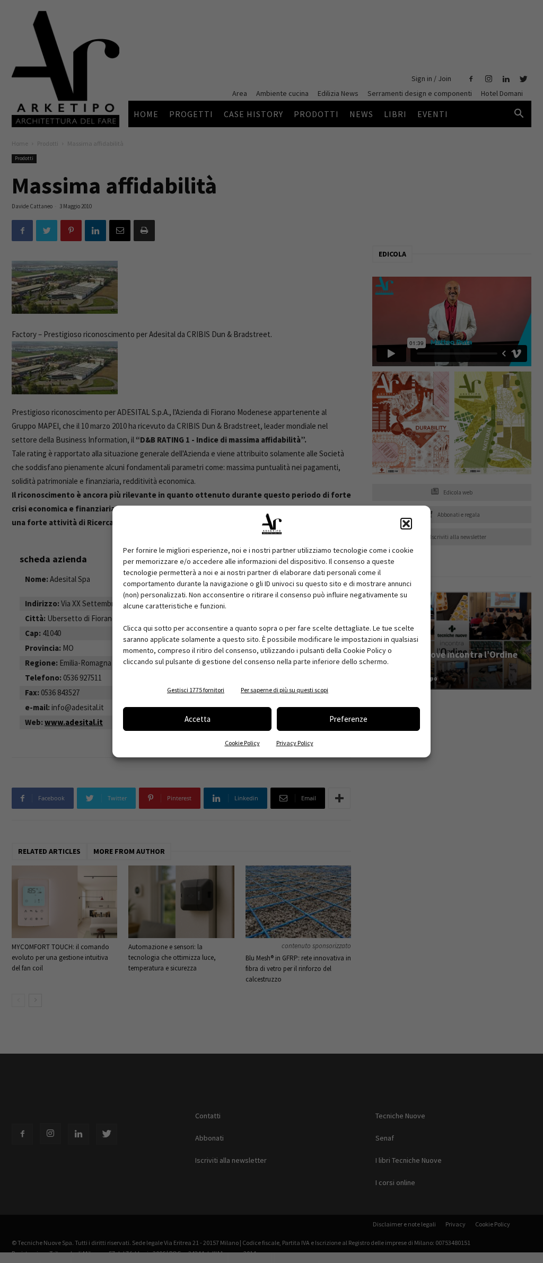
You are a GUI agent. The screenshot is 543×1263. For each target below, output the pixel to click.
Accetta (198, 719)
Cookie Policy (242, 743)
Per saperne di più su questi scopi (284, 690)
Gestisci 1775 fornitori (195, 690)
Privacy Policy (294, 743)
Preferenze (348, 719)
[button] (406, 523)
